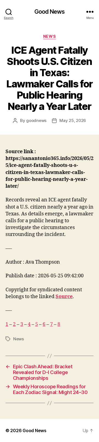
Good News (49, 12)
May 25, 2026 (72, 120)
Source (64, 296)
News (49, 36)
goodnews (36, 120)
